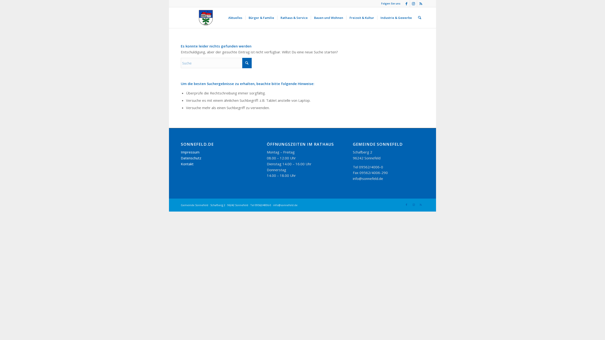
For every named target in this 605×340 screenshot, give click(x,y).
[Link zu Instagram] (413, 3)
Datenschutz (191, 158)
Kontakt (187, 164)
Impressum (190, 152)
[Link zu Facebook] (406, 3)
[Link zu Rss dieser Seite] (420, 3)
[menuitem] (235, 17)
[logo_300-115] (208, 17)
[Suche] (419, 17)
